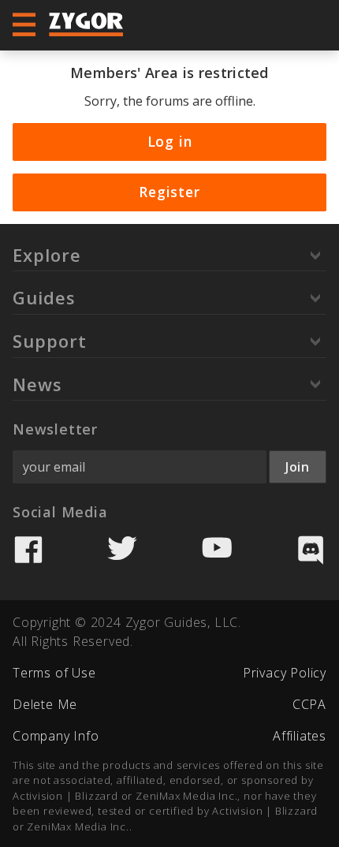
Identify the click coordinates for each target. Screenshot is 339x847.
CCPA (309, 704)
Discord (310, 549)
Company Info (56, 735)
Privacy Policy (284, 672)
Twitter (122, 549)
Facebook (28, 549)
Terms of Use (54, 672)
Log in (169, 141)
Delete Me (45, 704)
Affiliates (299, 735)
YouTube (217, 549)
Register (169, 191)
